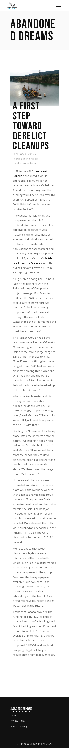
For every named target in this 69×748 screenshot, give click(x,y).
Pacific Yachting (18, 726)
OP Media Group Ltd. (30, 744)
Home (13, 714)
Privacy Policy (17, 720)
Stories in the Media (26, 159)
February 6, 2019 (23, 154)
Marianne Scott (26, 163)
